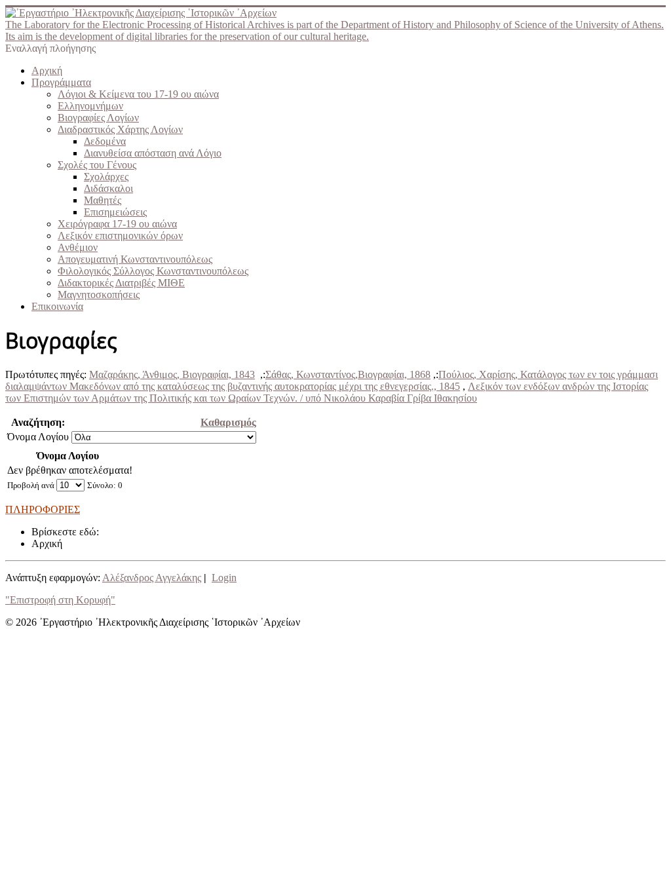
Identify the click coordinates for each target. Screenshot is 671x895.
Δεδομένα (105, 141)
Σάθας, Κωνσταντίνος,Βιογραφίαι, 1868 (348, 374)
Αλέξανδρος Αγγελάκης (151, 577)
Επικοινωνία (57, 306)
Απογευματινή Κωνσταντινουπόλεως (135, 259)
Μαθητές (102, 200)
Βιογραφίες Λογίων (98, 117)
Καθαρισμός (228, 422)
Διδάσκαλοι (108, 188)
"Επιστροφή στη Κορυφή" (60, 599)
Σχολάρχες (106, 176)
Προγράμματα (61, 82)
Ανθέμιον (78, 247)
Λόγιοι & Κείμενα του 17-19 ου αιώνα (138, 94)
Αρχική (46, 70)
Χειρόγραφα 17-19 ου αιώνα (117, 223)
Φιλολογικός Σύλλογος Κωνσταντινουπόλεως (153, 270)
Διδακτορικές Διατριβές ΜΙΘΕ (121, 282)
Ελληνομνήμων (90, 105)
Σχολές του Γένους (97, 164)
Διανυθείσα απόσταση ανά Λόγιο (152, 153)
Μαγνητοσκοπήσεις (99, 294)
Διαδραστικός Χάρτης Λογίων (120, 129)
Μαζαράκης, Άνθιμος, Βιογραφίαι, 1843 (172, 374)
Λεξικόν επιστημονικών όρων (120, 235)
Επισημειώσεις (115, 212)
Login (224, 577)
